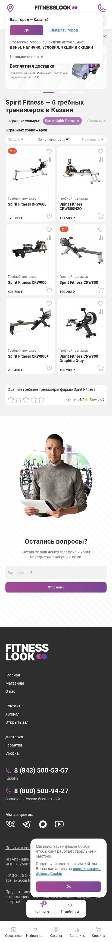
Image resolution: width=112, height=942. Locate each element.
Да (26, 30)
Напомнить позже (26, 57)
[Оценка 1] (11, 399)
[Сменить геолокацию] (10, 8)
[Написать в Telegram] (27, 824)
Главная (12, 675)
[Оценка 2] (18, 399)
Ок (69, 887)
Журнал (12, 714)
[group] (34, 92)
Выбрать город (64, 30)
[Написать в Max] (43, 824)
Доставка (14, 737)
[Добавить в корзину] (49, 216)
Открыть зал (17, 722)
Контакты (14, 706)
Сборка (12, 753)
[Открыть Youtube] (59, 824)
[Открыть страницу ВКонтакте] (10, 824)
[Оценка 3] (26, 399)
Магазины (14, 683)
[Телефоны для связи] (102, 8)
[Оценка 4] (33, 399)
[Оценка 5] (41, 399)
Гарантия (13, 745)
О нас (10, 691)
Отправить (56, 587)
